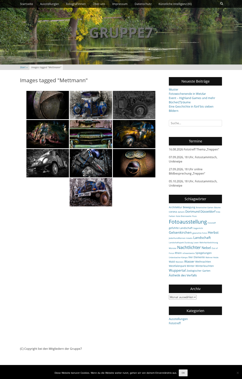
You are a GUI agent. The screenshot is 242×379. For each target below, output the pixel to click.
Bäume (217, 207)
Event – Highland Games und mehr (192, 98)
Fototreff (212, 223)
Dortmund (192, 211)
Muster (173, 89)
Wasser (189, 261)
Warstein (180, 262)
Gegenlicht (198, 228)
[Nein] (237, 373)
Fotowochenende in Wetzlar (187, 94)
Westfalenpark (177, 266)
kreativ (189, 238)
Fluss (194, 216)
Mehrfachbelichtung (208, 242)
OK (183, 372)
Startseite (26, 4)
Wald (172, 261)
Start (24, 67)
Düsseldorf (207, 211)
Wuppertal (177, 270)
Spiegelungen (203, 253)
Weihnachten (203, 261)
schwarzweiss (188, 253)
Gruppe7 (121, 32)
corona (173, 211)
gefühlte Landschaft (181, 228)
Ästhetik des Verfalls (183, 275)
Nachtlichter (189, 247)
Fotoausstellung (188, 221)
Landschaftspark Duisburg (181, 242)
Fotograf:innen (76, 4)
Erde (218, 212)
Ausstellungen (49, 4)
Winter (191, 266)
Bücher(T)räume (180, 102)
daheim (181, 212)
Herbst (213, 232)
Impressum (120, 4)
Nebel (206, 247)
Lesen (196, 242)
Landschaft (202, 237)
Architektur (175, 207)
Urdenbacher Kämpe (178, 257)
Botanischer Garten (204, 207)
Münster (172, 248)
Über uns (99, 4)
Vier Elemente (196, 257)
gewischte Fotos (199, 233)
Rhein (178, 253)
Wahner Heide (212, 257)
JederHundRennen (177, 238)
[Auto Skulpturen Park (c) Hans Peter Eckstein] (47, 105)
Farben (172, 216)
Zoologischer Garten (198, 270)
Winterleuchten (204, 266)
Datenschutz (143, 4)
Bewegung (189, 207)
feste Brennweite (183, 216)
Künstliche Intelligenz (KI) (175, 4)
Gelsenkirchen (180, 232)
